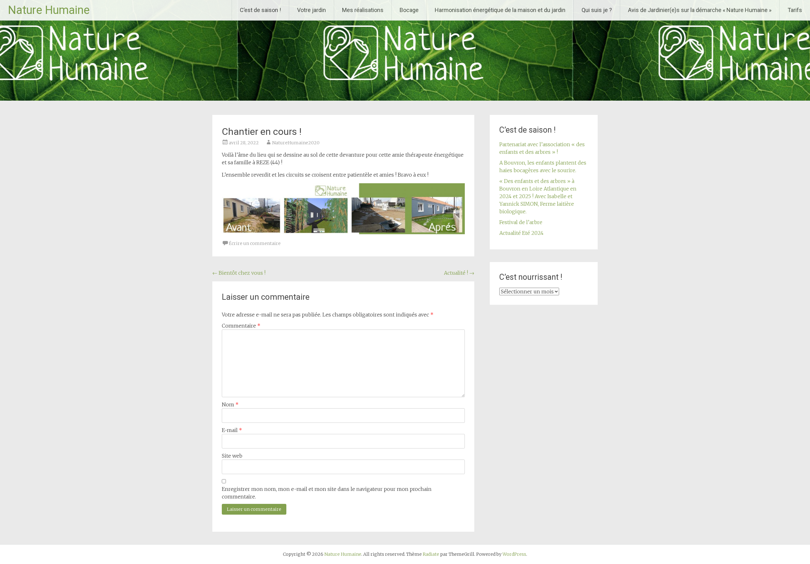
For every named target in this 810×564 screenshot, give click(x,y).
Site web (232, 456)
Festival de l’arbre (520, 222)
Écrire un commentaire (255, 243)
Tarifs (795, 10)
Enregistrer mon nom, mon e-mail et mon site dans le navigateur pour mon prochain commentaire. (327, 493)
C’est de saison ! (260, 10)
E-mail (232, 430)
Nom (230, 404)
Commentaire (241, 326)
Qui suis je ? (597, 10)
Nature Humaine (49, 10)
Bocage (409, 10)
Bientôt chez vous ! (238, 273)
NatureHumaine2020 (296, 143)
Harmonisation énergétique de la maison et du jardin (500, 10)
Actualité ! (459, 273)
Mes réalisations (362, 10)
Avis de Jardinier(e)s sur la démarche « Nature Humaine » (699, 10)
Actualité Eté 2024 (521, 233)
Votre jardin (311, 10)
